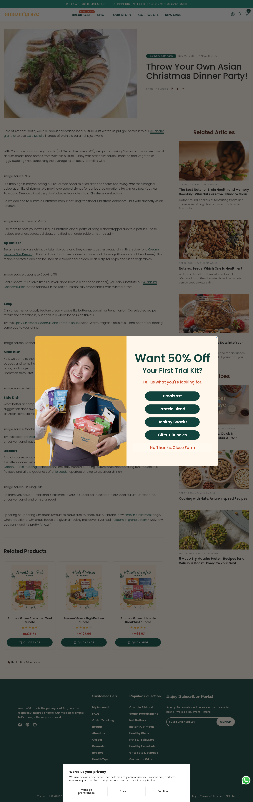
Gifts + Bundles (172, 435)
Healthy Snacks (172, 422)
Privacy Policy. (146, 780)
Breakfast (172, 396)
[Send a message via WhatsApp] (246, 780)
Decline (163, 791)
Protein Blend (172, 409)
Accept (125, 791)
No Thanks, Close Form (172, 447)
